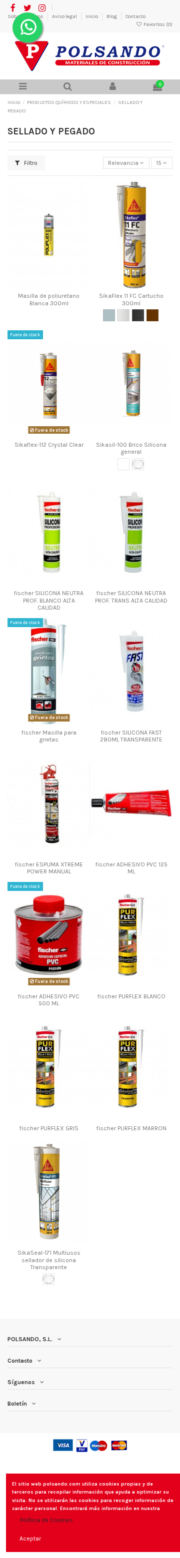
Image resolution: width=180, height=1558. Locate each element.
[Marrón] (152, 315)
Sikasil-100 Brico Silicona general (131, 448)
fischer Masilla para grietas (49, 736)
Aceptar (30, 1538)
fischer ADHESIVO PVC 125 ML (132, 868)
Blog (112, 16)
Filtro (30, 162)
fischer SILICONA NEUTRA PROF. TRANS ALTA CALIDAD (131, 597)
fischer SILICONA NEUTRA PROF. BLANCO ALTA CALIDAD (49, 600)
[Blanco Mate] (124, 315)
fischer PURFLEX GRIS (49, 1128)
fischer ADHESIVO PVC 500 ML (49, 1000)
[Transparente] (138, 464)
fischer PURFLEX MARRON (131, 1128)
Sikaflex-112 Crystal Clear (49, 444)
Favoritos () (157, 24)
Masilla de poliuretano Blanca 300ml (49, 299)
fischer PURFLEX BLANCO (132, 996)
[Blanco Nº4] (124, 464)
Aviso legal (65, 16)
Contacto (136, 16)
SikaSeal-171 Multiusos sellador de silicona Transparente (49, 1260)
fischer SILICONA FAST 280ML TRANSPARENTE (131, 736)
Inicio (92, 16)
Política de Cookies (46, 1520)
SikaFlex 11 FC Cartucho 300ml (131, 299)
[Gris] (109, 315)
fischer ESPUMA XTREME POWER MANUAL (49, 868)
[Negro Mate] (138, 315)
